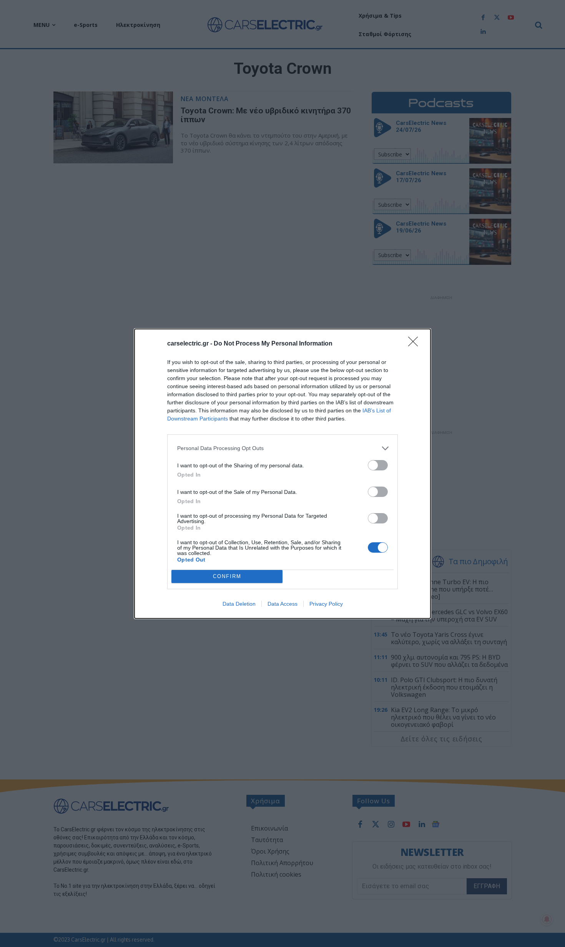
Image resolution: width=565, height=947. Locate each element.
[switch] (378, 465)
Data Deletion (239, 604)
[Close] (415, 344)
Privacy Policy (326, 604)
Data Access (282, 604)
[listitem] (282, 448)
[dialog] (282, 473)
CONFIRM (227, 576)
